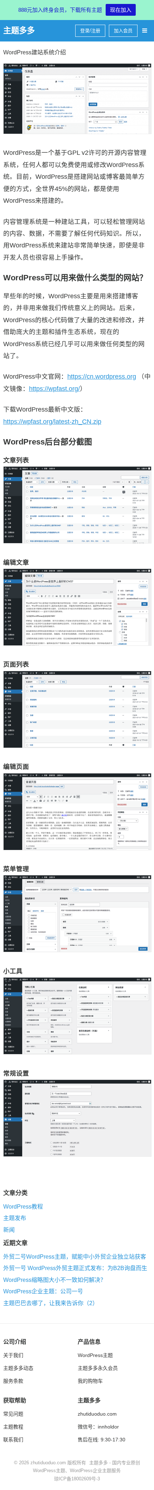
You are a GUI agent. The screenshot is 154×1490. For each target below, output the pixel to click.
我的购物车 (90, 1381)
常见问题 (13, 1414)
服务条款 (13, 1381)
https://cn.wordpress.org (101, 376)
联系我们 (13, 1439)
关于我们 (13, 1355)
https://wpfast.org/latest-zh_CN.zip (52, 421)
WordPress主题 (95, 1355)
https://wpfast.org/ (54, 388)
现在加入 (120, 10)
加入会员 (123, 30)
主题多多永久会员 (98, 1368)
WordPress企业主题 (90, 1470)
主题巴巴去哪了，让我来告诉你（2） (50, 1303)
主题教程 (13, 1427)
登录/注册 (90, 30)
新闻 (9, 1230)
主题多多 (19, 30)
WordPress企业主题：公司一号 (43, 1292)
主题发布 (14, 1218)
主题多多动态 (18, 1368)
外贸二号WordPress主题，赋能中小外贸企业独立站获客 (74, 1257)
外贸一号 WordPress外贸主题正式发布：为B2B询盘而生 (75, 1268)
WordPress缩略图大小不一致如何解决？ (54, 1280)
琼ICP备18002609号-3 (77, 1478)
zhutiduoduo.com (97, 1414)
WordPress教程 (23, 1207)
